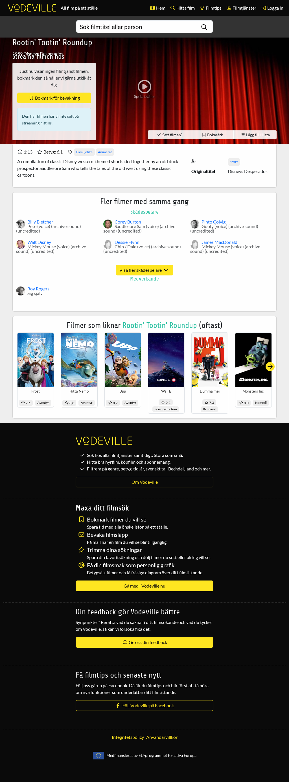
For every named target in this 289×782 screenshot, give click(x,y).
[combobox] (144, 26)
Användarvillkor (162, 737)
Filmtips (213, 7)
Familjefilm (84, 152)
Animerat (105, 152)
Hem (160, 7)
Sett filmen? (172, 134)
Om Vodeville (145, 482)
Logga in (274, 7)
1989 (234, 162)
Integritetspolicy (128, 737)
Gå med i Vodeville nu (144, 585)
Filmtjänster (244, 7)
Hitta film (185, 7)
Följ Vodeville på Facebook (147, 705)
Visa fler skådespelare (141, 270)
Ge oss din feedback (147, 642)
